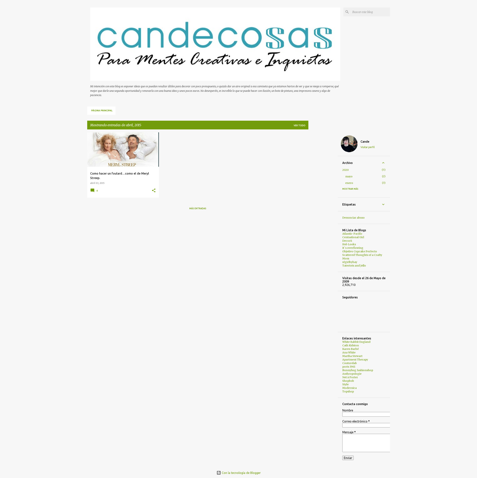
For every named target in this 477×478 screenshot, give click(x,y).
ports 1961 (348, 366)
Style (345, 384)
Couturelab (349, 363)
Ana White (349, 352)
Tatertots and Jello (354, 265)
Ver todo (299, 125)
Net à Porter (350, 377)
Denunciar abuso (353, 217)
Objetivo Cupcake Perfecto (359, 251)
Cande (365, 141)
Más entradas (197, 208)
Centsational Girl (353, 237)
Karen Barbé (350, 349)
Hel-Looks (349, 244)
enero (349, 183)
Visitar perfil (368, 147)
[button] (153, 190)
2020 (345, 170)
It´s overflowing (352, 248)
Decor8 (347, 240)
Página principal (102, 110)
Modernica (349, 388)
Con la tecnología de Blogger (241, 472)
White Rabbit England (356, 342)
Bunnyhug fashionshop (357, 370)
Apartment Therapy (355, 359)
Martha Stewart (352, 356)
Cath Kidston (350, 345)
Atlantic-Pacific (352, 233)
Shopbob (348, 381)
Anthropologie (351, 373)
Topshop (348, 391)
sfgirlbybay (349, 262)
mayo (349, 176)
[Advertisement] (323, 188)
